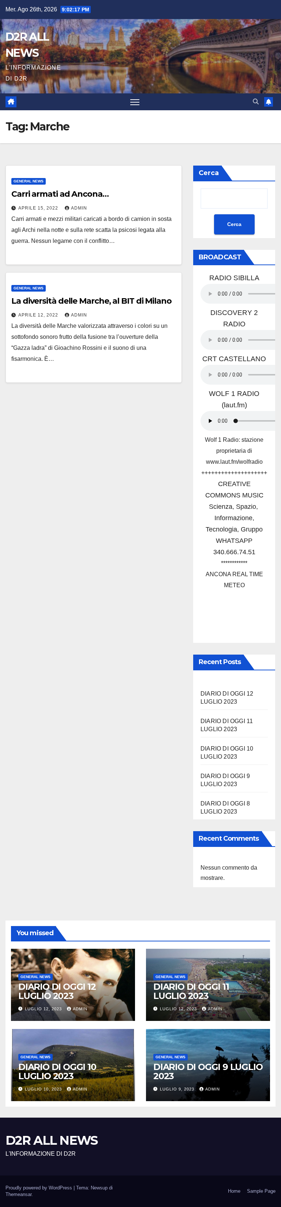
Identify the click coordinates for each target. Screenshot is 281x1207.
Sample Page (261, 1191)
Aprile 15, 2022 (39, 208)
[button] (256, 102)
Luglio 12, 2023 (44, 1009)
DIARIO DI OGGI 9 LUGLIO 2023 (207, 1071)
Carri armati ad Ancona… (60, 194)
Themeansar (18, 1194)
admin (79, 208)
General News (29, 181)
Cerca (209, 173)
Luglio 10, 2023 (44, 1089)
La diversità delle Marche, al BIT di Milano (91, 301)
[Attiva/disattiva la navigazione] (135, 102)
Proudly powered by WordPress (39, 1188)
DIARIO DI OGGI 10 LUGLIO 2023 (57, 1071)
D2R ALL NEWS (51, 1140)
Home (234, 1191)
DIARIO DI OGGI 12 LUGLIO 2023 (57, 991)
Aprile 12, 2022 (39, 315)
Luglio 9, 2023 (178, 1089)
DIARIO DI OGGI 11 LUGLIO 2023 (191, 991)
